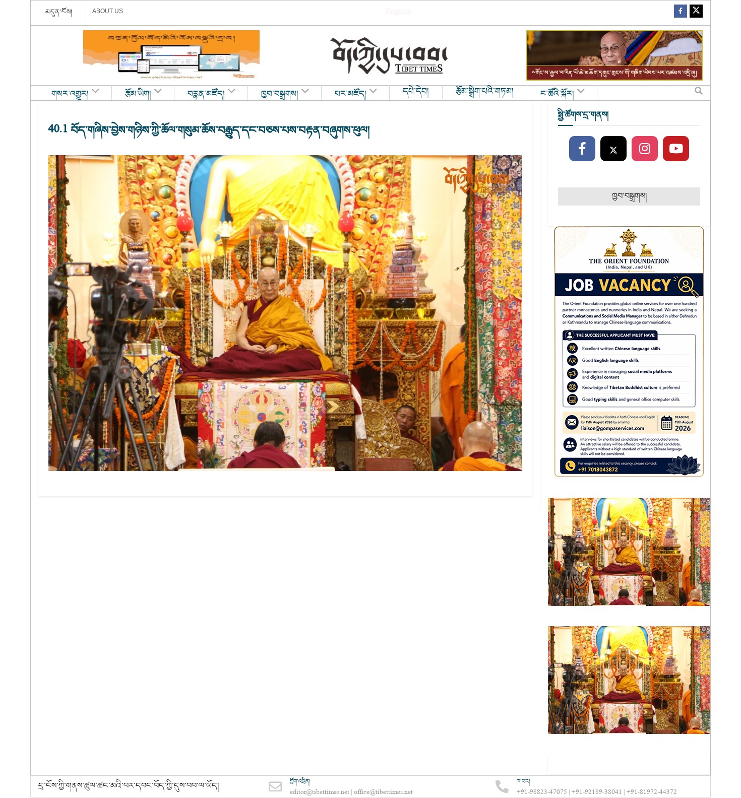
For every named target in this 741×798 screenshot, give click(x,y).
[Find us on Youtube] (676, 149)
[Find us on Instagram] (645, 149)
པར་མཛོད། (350, 94)
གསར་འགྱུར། (70, 94)
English (398, 13)
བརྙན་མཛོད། (206, 94)
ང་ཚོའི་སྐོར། (557, 94)
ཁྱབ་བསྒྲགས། (279, 94)
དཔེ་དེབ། (416, 91)
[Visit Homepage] (390, 55)
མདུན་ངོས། (59, 12)
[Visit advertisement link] (171, 55)
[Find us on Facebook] (680, 13)
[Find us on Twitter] (696, 13)
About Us (107, 11)
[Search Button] (699, 93)
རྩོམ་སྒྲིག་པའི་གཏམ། (485, 91)
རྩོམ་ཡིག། (138, 94)
